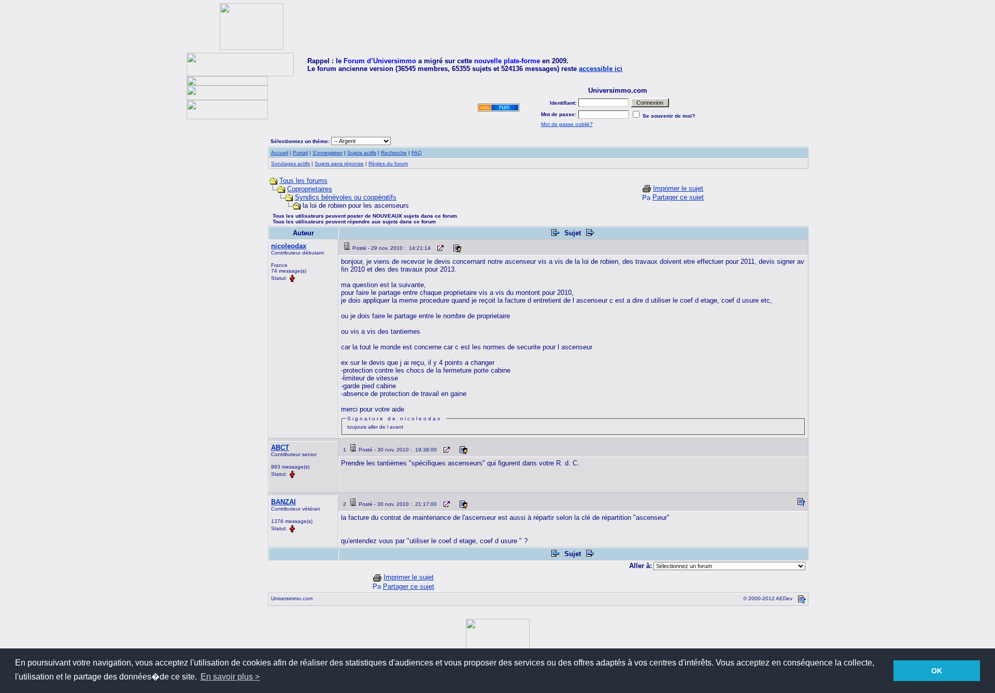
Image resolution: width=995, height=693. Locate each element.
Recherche (394, 152)
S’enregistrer (327, 152)
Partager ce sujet (678, 197)
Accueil (279, 152)
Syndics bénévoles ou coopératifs (345, 197)
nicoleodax (288, 246)
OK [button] (936, 671)
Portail (300, 152)
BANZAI (283, 502)
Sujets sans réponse (339, 163)
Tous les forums (303, 181)
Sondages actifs (290, 163)
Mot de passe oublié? (567, 124)
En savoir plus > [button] (230, 676)
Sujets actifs (361, 152)
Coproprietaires (309, 189)
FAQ (416, 152)
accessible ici (600, 69)
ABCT (280, 447)
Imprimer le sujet (678, 188)
